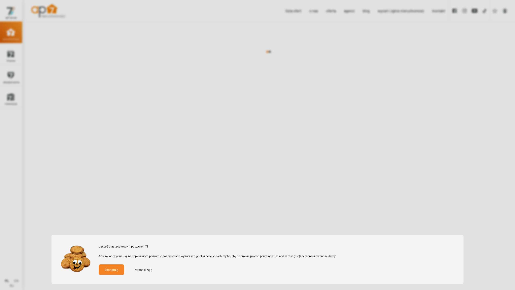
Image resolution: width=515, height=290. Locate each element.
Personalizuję (143, 269)
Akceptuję (111, 269)
